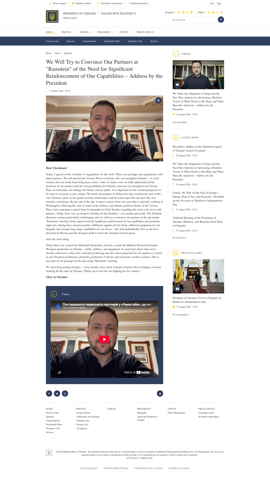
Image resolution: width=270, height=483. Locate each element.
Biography (142, 412)
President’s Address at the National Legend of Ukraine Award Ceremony (197, 148)
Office (172, 408)
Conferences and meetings (87, 416)
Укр (212, 3)
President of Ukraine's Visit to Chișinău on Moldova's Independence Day (197, 300)
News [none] (49, 32)
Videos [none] (85, 32)
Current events (52, 41)
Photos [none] (66, 32)
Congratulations (89, 41)
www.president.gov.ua (149, 454)
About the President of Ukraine (147, 418)
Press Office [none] (145, 32)
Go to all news (179, 237)
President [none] (105, 32)
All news (154, 41)
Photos (81, 408)
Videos (111, 408)
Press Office (206, 408)
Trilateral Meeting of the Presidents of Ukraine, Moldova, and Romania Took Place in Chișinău (198, 221)
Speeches (71, 41)
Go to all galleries (181, 314)
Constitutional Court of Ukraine (148, 468)
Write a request (59, 3)
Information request (139, 3)
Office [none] (124, 32)
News (57, 53)
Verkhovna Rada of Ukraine (115, 468)
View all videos (180, 122)
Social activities (83, 412)
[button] (180, 12)
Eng (219, 3)
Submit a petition (83, 3)
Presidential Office (112, 41)
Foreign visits (82, 424)
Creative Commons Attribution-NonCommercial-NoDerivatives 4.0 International (173, 451)
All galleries (81, 428)
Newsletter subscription (111, 3)
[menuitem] (52, 32)
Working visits (82, 420)
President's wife (135, 41)
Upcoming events (206, 412)
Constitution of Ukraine (178, 468)
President (144, 408)
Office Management (176, 412)
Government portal (89, 468)
